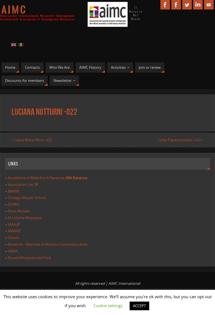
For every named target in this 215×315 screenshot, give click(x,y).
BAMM (13, 191)
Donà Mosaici (19, 211)
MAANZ (14, 230)
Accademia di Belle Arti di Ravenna (47, 177)
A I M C (13, 10)
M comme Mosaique (25, 217)
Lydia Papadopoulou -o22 (181, 139)
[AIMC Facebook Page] (165, 5)
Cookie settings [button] (108, 305)
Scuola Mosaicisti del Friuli (29, 257)
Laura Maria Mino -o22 (31, 139)
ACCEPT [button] (139, 305)
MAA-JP (14, 224)
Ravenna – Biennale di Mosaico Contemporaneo (48, 244)
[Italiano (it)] (21, 44)
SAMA (13, 251)
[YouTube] (209, 5)
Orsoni (13, 237)
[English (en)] (13, 44)
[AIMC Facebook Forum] (176, 5)
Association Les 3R (23, 184)
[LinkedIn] (198, 5)
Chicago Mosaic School (27, 197)
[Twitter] (187, 5)
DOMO (13, 204)
